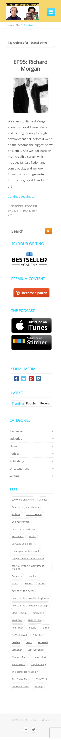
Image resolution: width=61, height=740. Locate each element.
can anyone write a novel (25, 551)
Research (43, 642)
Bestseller (16, 431)
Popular (31, 403)
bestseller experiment (24, 529)
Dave (15, 211)
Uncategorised (19, 468)
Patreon (46, 627)
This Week (41, 679)
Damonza (17, 576)
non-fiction (17, 627)
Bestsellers (18, 536)
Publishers (38, 635)
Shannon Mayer (20, 657)
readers (16, 642)
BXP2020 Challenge (22, 543)
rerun (29, 642)
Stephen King (38, 664)
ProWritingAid (19, 635)
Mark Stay (17, 620)
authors (16, 514)
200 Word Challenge (23, 499)
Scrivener (17, 649)
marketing (38, 613)
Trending (18, 403)
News (13, 446)
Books (32, 536)
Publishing (17, 461)
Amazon (16, 507)
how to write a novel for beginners (30, 598)
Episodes (17, 206)
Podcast (31, 206)
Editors (29, 583)
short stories (41, 657)
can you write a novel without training (28, 567)
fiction (41, 583)
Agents (43, 499)
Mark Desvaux (19, 613)
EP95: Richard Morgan (30, 65)
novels (32, 627)
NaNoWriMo (34, 620)
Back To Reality (34, 514)
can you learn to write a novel (28, 558)
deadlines (33, 576)
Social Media (19, 664)
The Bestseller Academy (25, 671)
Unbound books (20, 686)
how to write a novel (23, 590)
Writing (15, 476)
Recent (45, 403)
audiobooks (32, 507)
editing (15, 583)
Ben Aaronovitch (21, 521)
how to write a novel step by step (30, 605)
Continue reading (19, 196)
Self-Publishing (36, 649)
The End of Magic (21, 679)
